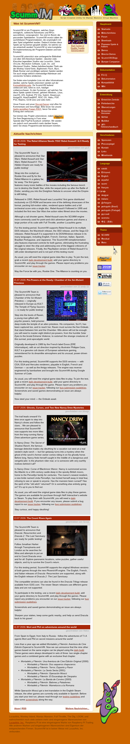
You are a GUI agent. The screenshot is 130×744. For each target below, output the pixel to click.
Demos (104, 50)
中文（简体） (107, 222)
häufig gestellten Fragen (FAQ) (27, 109)
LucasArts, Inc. (16, 722)
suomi (104, 184)
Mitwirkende (106, 155)
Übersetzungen (108, 107)
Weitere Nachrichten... (77, 708)
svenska (105, 218)
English (104, 176)
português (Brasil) (109, 206)
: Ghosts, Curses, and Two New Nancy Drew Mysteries (49, 407)
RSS (24, 708)
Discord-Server (42, 104)
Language (105, 163)
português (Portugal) (110, 210)
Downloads (106, 41)
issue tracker (38, 266)
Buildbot (105, 121)
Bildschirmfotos (108, 33)
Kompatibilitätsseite (22, 85)
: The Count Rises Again (33, 518)
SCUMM (105, 235)
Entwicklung (106, 95)
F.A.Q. (104, 75)
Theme (103, 230)
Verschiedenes (107, 135)
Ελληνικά (105, 172)
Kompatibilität (107, 83)
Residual (105, 239)
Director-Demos (108, 54)
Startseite (105, 29)
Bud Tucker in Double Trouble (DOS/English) (77, 48)
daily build (79, 650)
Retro (103, 243)
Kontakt (105, 148)
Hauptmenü (105, 24)
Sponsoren (106, 140)
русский (105, 214)
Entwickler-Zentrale (110, 100)
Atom (17, 708)
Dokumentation (107, 70)
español (105, 180)
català (104, 169)
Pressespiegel (107, 144)
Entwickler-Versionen (106, 112)
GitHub (104, 117)
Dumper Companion (110, 62)
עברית (100, 191)
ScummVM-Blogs (109, 58)
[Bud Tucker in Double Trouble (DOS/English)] (77, 43)
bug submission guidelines (73, 387)
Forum (104, 37)
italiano (104, 199)
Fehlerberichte (107, 103)
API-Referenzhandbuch (109, 126)
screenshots (32, 699)
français (105, 188)
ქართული (106, 203)
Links (104, 151)
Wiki (103, 86)
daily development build (40, 260)
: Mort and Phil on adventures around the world (45, 627)
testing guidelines (71, 696)
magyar (104, 195)
